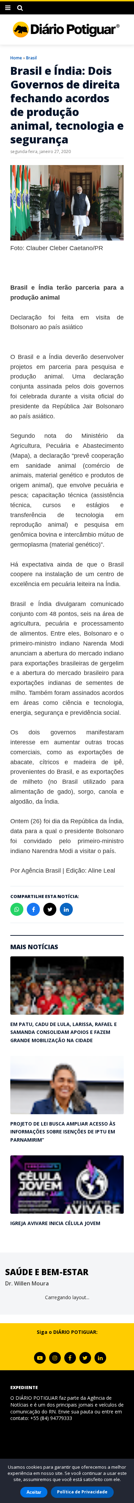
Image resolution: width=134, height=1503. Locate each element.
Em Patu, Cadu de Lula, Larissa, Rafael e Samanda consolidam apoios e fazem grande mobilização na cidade (63, 1032)
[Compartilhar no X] (49, 909)
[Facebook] (70, 1358)
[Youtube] (40, 1358)
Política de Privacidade (82, 1492)
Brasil (31, 58)
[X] (85, 1358)
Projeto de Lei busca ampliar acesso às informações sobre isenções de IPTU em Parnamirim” (62, 1131)
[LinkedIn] (100, 1358)
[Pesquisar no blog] (20, 8)
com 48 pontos (56, 613)
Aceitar (33, 1492)
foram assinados (77, 692)
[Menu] (7, 8)
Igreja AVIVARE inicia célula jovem (55, 1223)
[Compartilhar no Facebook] (33, 909)
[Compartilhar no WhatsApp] (16, 909)
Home (16, 58)
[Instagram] (55, 1358)
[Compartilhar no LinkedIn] (66, 909)
